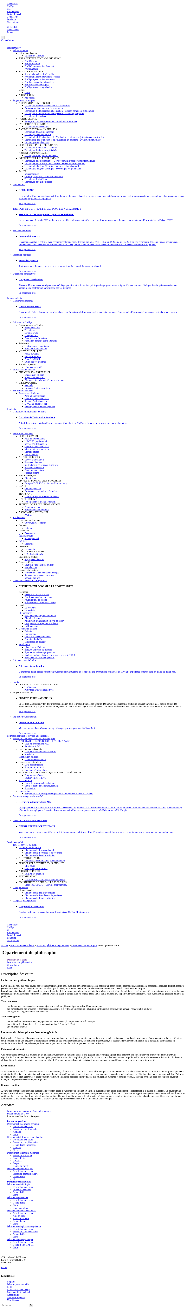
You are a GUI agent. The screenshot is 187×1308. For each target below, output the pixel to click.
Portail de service (15, 14)
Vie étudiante (19, 517)
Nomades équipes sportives (37, 388)
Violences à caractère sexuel (37, 449)
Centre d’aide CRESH (23, 1244)
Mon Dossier (13, 1300)
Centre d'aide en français (24, 1145)
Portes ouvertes (32, 354)
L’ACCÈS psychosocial (36, 404)
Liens (9, 967)
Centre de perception (34, 470)
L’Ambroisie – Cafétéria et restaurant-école (45, 879)
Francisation (24, 791)
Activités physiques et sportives (39, 690)
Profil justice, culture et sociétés (39, 82)
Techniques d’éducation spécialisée (41, 150)
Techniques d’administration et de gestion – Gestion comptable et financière (59, 111)
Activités (29, 385)
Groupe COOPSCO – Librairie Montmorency (46, 483)
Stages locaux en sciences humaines (41, 465)
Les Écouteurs (31, 454)
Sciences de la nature (34, 55)
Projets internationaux (35, 377)
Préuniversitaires (20, 50)
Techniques (30, 330)
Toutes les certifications (35, 759)
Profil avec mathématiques (37, 84)
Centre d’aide (19, 1221)
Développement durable (18, 1284)
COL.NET (12, 27)
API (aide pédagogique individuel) (40, 615)
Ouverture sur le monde (35, 522)
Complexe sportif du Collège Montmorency (45, 860)
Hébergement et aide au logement (40, 406)
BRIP (9, 1287)
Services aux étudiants (23, 390)
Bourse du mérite (21, 1166)
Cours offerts (19, 1158)
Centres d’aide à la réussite (37, 398)
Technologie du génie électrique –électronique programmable (53, 168)
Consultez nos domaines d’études (40, 783)
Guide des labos (20, 1208)
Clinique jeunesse (33, 488)
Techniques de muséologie (37, 126)
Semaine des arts (32, 578)
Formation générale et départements (41, 340)
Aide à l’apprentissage (35, 396)
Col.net (4, 40)
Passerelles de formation (36, 338)
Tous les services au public (25, 845)
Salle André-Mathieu (34, 873)
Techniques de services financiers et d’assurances (47, 105)
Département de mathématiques (21, 1210)
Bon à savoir (24, 644)
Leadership (30, 549)
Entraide (28, 528)
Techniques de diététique (36, 179)
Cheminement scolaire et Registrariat (30, 580)
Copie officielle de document (38, 636)
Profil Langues (31, 69)
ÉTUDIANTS (25, 780)
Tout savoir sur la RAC (35, 778)
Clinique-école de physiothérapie (40, 850)
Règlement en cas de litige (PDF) (40, 657)
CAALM (17, 1160)
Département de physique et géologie (24, 1226)
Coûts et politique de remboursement (41, 785)
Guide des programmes (35, 361)
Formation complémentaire (19, 962)
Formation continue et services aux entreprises (28, 736)
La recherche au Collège (18, 1289)
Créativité (23, 541)
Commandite (30, 634)
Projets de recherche (22, 1189)
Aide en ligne (19, 1216)
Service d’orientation (34, 459)
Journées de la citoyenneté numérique (42, 572)
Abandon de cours (33, 618)
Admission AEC (32, 746)
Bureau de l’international (18, 1292)
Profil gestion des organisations (39, 87)
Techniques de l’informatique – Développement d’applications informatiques (60, 161)
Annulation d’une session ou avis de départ (44, 621)
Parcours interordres (22, 230)
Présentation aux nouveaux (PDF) (40, 602)
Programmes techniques (24, 100)
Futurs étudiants (14, 298)
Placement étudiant (33, 462)
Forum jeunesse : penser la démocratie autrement (29, 1111)
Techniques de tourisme (35, 116)
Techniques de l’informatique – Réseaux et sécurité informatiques (55, 163)
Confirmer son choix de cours (38, 597)
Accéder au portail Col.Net (37, 594)
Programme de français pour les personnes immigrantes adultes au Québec (59, 793)
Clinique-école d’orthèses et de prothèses (43, 852)
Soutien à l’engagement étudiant (39, 565)
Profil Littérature (32, 63)
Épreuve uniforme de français (38, 649)
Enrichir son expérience (24, 369)
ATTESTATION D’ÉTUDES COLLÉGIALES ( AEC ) (45, 741)
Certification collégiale (29, 757)
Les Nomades (31, 687)
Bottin (4, 1267)
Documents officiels (28, 628)
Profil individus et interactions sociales (42, 76)
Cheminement (25, 613)
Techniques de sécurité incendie (39, 132)
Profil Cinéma (31, 61)
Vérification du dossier (35, 642)
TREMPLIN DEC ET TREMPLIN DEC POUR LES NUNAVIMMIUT (47, 209)
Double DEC (19, 184)
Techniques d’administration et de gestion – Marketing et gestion (54, 113)
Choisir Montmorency (23, 300)
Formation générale (22, 255)
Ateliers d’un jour (33, 356)
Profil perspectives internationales (40, 79)
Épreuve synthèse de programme (40, 652)
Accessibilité (13, 1295)
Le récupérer (30, 607)
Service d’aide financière (36, 401)
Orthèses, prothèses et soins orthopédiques (44, 176)
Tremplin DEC (31, 335)
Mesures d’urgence (16, 1297)
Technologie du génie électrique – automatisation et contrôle (52, 166)
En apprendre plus (27, 203)
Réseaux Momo (32, 473)
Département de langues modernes (23, 1153)
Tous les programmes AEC (37, 743)
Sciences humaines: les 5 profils (39, 74)
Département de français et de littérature (25, 1137)
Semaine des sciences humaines (39, 575)
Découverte (30, 533)
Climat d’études (32, 452)
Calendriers (12, 3)
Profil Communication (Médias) (39, 66)
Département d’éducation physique (23, 1124)
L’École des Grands (34, 554)
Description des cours (17, 959)
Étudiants (11, 409)
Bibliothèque (13, 11)
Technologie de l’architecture (38, 134)
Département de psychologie (20, 1239)
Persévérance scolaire (34, 467)
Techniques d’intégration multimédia (41, 155)
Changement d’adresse (35, 647)
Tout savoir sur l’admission (37, 346)
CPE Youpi (30, 866)
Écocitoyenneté (26, 536)
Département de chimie (17, 1197)
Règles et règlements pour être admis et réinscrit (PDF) (50, 655)
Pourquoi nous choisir (35, 767)
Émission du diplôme (34, 639)
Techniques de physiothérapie (38, 182)
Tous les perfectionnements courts (40, 751)
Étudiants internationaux (36, 348)
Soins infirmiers (32, 174)
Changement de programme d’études (41, 623)
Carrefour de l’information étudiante (29, 411)
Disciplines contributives (24, 273)
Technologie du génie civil (37, 142)
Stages (16, 1163)
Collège (10, 6)
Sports (16, 682)
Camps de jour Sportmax (36, 868)
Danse (27, 92)
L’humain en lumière (34, 367)
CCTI (9, 9)
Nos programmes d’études (22, 945)
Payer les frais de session (36, 600)
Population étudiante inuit (24, 716)
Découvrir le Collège (22, 322)
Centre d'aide (13, 965)
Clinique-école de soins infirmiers (40, 855)
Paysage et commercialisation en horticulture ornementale (51, 121)
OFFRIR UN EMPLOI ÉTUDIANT (30, 820)
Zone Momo (13, 16)
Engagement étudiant (34, 375)
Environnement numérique (37, 509)
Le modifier (30, 610)
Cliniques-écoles (20, 887)
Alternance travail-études (36, 380)
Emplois (11, 1281)
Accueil (4, 945)
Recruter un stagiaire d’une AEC (28, 796)
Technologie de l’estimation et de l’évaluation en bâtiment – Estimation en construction (64, 137)
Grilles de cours (32, 626)
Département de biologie (18, 1184)
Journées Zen (31, 567)
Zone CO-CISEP (32, 359)
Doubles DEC (31, 333)
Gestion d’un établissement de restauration (44, 108)
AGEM (28, 515)
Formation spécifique (22, 1155)
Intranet (10, 32)
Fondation (11, 19)
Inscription (29, 754)
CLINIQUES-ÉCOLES (30, 847)
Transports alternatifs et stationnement (42, 496)
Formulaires (30, 788)
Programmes (13, 48)
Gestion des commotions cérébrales (41, 491)
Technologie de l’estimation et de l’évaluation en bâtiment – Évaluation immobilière (63, 140)
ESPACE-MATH (21, 1218)
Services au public (15, 842)
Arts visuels (30, 97)
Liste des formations (34, 764)
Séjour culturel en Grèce (18, 1113)
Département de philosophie (84, 945)
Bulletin (28, 631)
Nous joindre (13, 22)
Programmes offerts (34, 775)
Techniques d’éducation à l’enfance (41, 147)
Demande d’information (36, 770)
